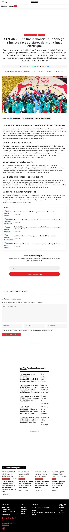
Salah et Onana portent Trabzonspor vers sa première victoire (34, 212)
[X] (4, 518)
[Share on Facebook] (27, 66)
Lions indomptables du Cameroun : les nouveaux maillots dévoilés (42, 484)
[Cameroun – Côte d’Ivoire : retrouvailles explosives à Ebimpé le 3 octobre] (8, 245)
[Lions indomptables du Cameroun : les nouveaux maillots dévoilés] (42, 475)
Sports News (5, 479)
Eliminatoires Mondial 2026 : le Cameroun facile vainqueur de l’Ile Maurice (26, 484)
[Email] (43, 66)
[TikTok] (11, 518)
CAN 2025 (27, 35)
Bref (54, 479)
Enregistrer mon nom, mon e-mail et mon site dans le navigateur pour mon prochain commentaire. (28, 330)
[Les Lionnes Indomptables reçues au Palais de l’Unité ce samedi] (8, 237)
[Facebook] (2, 518)
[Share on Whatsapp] (32, 66)
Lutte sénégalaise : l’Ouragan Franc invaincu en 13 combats (58, 484)
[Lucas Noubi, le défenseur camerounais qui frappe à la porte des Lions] (45, 399)
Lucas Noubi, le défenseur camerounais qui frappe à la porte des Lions (29, 398)
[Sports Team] (34, 2)
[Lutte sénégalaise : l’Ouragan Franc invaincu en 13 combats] (59, 475)
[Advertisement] (34, 20)
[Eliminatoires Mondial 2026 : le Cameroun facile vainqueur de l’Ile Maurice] (26, 475)
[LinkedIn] (13, 518)
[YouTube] (7, 518)
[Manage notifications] (3, 528)
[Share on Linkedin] (35, 66)
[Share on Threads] (40, 66)
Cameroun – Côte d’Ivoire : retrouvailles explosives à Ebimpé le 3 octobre (38, 244)
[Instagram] (9, 518)
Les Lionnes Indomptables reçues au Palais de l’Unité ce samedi (35, 236)
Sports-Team (5, 523)
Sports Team (6, 504)
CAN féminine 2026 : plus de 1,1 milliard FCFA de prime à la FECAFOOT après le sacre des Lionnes (30, 388)
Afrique (34, 35)
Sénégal (42, 165)
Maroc (24, 133)
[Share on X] (30, 66)
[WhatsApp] (3, 520)
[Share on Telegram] (38, 66)
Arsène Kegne (9, 71)
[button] (3, 2)
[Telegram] (15, 518)
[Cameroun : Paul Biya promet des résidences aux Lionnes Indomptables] (8, 221)
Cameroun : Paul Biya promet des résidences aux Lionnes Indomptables (38, 220)
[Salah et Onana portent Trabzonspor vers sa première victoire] (8, 213)
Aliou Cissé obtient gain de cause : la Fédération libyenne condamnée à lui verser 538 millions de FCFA (9, 486)
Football (41, 35)
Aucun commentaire (39, 71)
